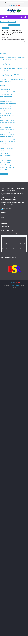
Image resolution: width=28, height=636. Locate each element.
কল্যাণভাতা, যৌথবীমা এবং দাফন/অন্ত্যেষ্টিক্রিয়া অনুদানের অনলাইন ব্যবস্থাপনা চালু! (12, 33)
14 (20, 243)
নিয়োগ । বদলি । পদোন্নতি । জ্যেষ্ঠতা (7, 118)
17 (6, 245)
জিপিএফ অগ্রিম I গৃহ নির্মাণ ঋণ (6, 113)
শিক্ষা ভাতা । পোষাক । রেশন (6, 155)
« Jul (2, 254)
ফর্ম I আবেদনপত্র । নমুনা (5, 132)
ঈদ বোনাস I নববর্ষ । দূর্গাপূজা (6, 101)
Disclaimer (3, 217)
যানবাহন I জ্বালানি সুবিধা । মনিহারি (7, 148)
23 (2, 248)
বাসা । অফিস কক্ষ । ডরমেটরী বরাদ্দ (7, 139)
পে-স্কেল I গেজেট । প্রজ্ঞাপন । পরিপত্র (8, 122)
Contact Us (3, 215)
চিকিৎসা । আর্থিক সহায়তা (5, 28)
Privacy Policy (4, 220)
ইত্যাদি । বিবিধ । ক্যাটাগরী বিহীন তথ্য (7, 99)
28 (20, 248)
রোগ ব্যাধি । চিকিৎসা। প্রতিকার (6, 150)
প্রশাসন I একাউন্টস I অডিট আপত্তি (7, 127)
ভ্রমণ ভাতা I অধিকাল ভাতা (5, 146)
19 (13, 245)
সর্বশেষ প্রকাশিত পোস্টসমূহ (5, 165)
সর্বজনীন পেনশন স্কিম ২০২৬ (6, 162)
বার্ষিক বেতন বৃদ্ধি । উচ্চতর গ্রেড (6, 136)
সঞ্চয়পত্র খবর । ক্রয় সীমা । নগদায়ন (7, 158)
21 (20, 245)
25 (10, 248)
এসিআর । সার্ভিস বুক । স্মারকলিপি (7, 106)
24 (6, 248)
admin (9, 37)
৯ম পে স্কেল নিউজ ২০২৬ (5, 89)
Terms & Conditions (5, 226)
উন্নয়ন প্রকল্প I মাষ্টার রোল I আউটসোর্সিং (8, 103)
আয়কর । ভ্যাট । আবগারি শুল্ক (6, 94)
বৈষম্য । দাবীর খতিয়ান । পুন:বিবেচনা (7, 143)
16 (2, 245)
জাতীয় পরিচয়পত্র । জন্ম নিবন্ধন (6, 110)
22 (24, 245)
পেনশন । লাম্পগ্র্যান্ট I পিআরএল (6, 125)
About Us (3, 212)
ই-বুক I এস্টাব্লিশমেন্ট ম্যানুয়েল (6, 96)
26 (13, 248)
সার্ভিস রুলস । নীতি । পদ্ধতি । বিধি (7, 167)
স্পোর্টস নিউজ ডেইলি (4, 169)
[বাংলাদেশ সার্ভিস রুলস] (3, 17)
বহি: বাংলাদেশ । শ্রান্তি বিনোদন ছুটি (7, 134)
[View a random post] (25, 17)
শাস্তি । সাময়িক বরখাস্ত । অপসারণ (7, 153)
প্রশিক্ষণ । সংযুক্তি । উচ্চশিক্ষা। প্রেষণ (7, 129)
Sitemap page (4, 223)
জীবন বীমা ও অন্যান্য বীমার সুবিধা (7, 115)
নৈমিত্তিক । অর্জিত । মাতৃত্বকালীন (7, 120)
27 (17, 248)
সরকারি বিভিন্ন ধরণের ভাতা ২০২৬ (7, 160)
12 (13, 243)
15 (24, 243)
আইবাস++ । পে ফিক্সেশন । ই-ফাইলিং (7, 92)
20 (17, 245)
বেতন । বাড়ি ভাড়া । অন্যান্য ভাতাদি (7, 141)
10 (6, 243)
